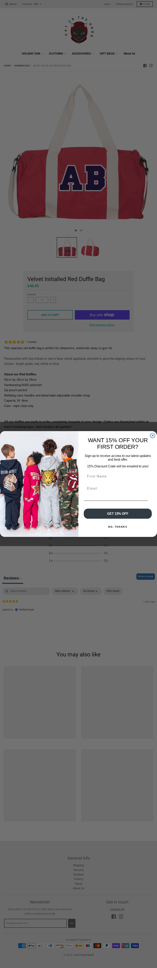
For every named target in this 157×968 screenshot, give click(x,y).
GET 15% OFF (117, 513)
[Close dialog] (152, 435)
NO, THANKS (117, 526)
